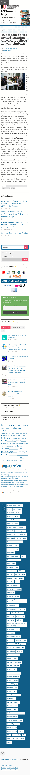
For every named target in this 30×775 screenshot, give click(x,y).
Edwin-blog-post (6, 435)
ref (26, 451)
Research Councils (13, 455)
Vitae (24, 735)
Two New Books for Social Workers (14, 233)
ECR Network (11, 538)
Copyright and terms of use (9, 770)
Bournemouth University (11, 8)
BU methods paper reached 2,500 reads (17, 336)
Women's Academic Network (15, 738)
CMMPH (25, 425)
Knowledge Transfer (13, 605)
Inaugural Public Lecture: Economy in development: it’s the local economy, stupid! (14, 224)
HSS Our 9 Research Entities (15, 578)
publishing (21, 451)
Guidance (21, 571)
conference (23, 431)
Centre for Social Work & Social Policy (16, 186)
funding (3, 438)
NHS (8, 616)
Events (24, 435)
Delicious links (11, 534)
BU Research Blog (9, 13)
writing (9, 742)
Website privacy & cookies (9, 768)
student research (12, 727)
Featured (19, 542)
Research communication (14, 662)
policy (18, 629)
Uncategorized (16, 735)
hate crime (10, 574)
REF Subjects (11, 651)
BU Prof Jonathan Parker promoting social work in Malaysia (16, 394)
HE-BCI (17, 574)
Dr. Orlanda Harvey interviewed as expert (18, 358)
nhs (2, 446)
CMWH (3, 428)
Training (21, 731)
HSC (15, 441)
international (10, 592)
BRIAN (9, 509)
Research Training (12, 709)
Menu (6, 2)
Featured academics (12, 545)
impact (18, 441)
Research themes (12, 706)
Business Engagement (13, 516)
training (10, 460)
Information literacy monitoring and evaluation (14, 480)
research (5, 454)
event (19, 435)
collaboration (16, 428)
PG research (10, 629)
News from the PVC (17, 613)
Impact (17, 582)
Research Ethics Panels (13, 673)
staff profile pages (12, 716)
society (13, 188)
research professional (22, 455)
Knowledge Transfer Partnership (16, 609)
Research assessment (13, 655)
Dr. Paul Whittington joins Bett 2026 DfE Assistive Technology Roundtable (17, 382)
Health (4, 441)
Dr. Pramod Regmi (22, 433)
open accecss (20, 616)
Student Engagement (13, 724)
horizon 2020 (10, 441)
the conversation (12, 731)
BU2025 (18, 512)
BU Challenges (17, 509)
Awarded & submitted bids (14, 505)
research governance (13, 676)
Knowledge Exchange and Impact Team (16, 601)
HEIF (23, 574)
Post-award (10, 633)
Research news (6, 188)
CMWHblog (7, 428)
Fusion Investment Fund (13, 560)
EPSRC (19, 538)
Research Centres (12, 658)
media (17, 443)
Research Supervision (13, 702)
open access (9, 446)
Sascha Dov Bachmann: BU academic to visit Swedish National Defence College (15, 214)
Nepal (26, 443)
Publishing (10, 644)
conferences (21, 527)
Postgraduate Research (13, 636)
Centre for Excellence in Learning (16, 520)
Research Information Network (12, 467)
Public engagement (12, 48)
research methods (12, 687)
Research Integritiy (12, 680)
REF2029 (19, 651)
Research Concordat (13, 665)
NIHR (4, 446)
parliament (19, 620)
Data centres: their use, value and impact (12, 482)
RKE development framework (8, 457)
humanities (10, 582)
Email (4, 305)
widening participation (18, 460)
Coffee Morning (11, 527)
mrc (8, 613)
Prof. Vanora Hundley (13, 449)
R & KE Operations (20, 644)
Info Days (10, 589)
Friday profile (10, 552)
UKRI (5, 492)
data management (20, 531)
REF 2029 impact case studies (15, 647)
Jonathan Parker (7, 50)
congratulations (5, 433)
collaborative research (10, 431)
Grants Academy (12, 571)
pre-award (10, 640)
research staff (11, 698)
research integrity (12, 684)
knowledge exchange (8, 443)
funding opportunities (15, 438)
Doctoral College (14, 433)
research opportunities (13, 695)
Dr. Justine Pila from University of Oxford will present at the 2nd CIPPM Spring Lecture (14, 203)
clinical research (18, 425)
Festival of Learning (12, 549)
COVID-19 (10, 531)
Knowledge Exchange (13, 596)
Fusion (5, 48)
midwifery (21, 443)
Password (14, 257)
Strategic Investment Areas (14, 720)
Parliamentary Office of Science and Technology (16, 624)
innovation (23, 441)
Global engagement (12, 567)
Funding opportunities (13, 556)
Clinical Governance (12, 523)
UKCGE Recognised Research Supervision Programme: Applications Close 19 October (17, 347)
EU (17, 435)
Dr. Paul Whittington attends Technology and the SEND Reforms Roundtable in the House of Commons (17, 369)
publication (22, 449)
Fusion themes (11, 563)
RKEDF (17, 457)
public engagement (9, 451)
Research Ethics (11, 669)
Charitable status (6, 765)
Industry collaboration (13, 585)
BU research (7, 425)
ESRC (14, 435)
